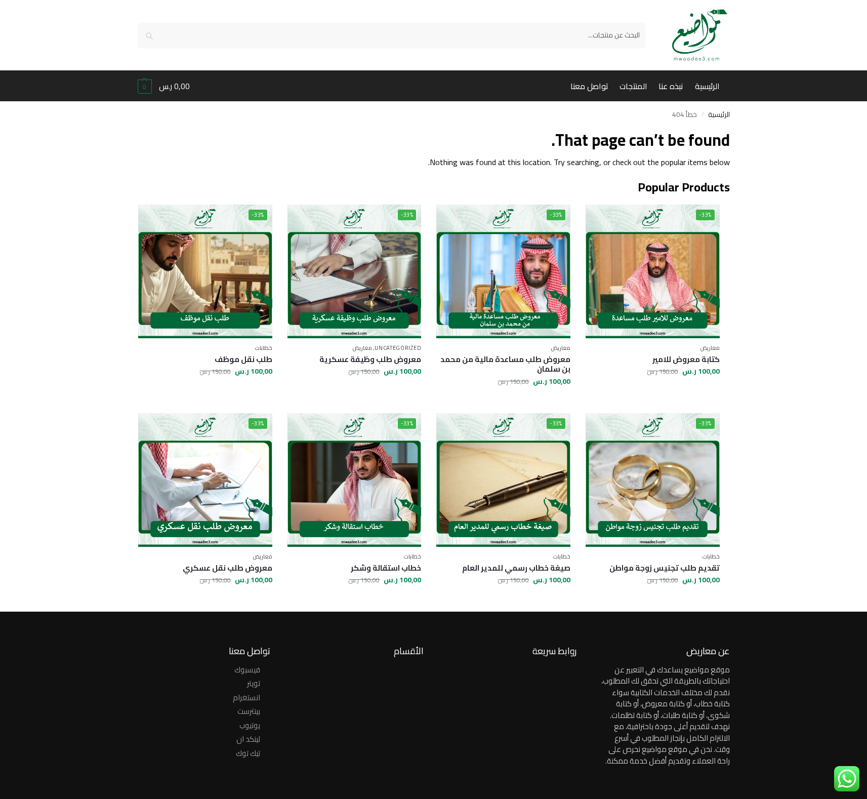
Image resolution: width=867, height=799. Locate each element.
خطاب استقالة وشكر (386, 568)
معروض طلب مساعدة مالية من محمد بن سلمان (505, 364)
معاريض (710, 348)
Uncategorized (398, 348)
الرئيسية (719, 114)
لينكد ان (248, 739)
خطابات (263, 348)
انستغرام (246, 697)
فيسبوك (247, 669)
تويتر (253, 683)
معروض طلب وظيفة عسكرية (370, 359)
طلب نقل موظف (243, 359)
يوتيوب (249, 725)
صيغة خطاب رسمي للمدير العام (516, 568)
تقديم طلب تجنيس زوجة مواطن (664, 568)
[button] (164, 86)
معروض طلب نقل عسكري (227, 568)
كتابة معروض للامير (686, 359)
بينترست (248, 711)
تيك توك (248, 753)
